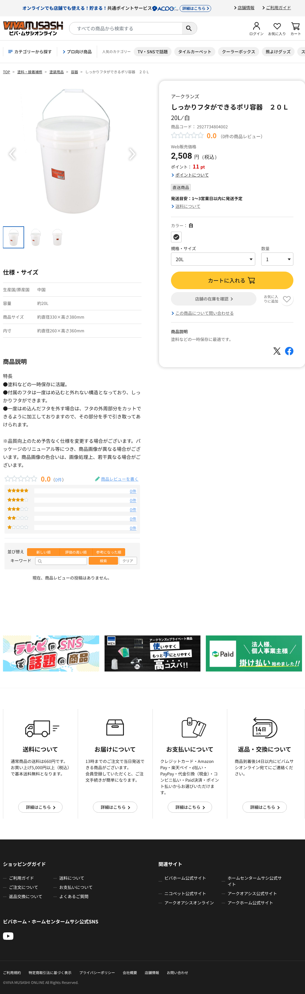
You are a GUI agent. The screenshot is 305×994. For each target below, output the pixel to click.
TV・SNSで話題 (153, 51)
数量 (265, 248)
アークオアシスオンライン (189, 903)
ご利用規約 (12, 972)
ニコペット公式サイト (185, 893)
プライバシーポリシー (97, 972)
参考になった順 (108, 552)
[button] (256, 28)
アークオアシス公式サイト (252, 893)
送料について (187, 206)
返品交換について (25, 896)
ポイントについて (192, 175)
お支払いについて (76, 887)
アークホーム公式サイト (250, 903)
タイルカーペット (194, 51)
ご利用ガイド (278, 7)
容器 (74, 71)
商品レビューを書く (120, 479)
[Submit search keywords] (189, 28)
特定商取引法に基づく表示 (50, 972)
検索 (103, 560)
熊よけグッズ (278, 51)
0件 (58, 479)
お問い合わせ (177, 972)
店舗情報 (246, 7)
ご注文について (23, 887)
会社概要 (130, 972)
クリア (127, 560)
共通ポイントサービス (114, 7)
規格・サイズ (183, 248)
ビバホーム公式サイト (185, 878)
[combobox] (125, 28)
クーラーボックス (238, 51)
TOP (6, 71)
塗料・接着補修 (29, 71)
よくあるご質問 (73, 896)
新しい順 (43, 552)
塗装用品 (56, 71)
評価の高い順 (76, 552)
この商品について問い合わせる (204, 313)
